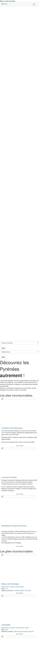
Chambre (12, 587)
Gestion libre (5, 587)
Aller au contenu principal (7, 1)
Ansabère (17, 590)
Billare (22, 590)
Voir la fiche (19, 593)
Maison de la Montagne (10, 584)
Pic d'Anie (28, 590)
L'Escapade (5, 624)
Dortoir (27, 628)
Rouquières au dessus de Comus (14, 525)
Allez (3, 348)
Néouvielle (24, 631)
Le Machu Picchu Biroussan (12, 428)
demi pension (20, 587)
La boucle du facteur (9, 477)
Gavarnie (31, 631)
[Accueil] (4, 4)
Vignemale (17, 631)
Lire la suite (19, 445)
